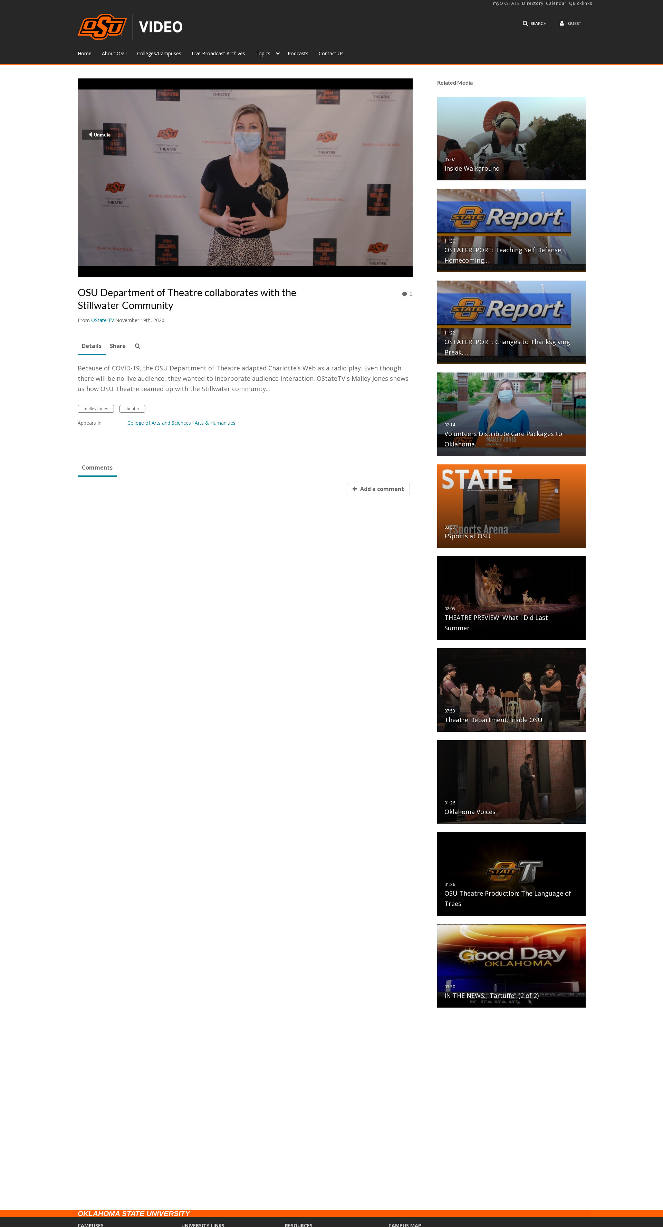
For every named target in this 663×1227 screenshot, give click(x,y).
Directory (533, 3)
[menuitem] (90, 53)
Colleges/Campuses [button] (159, 53)
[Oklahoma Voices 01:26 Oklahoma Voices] (511, 781)
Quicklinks (580, 3)
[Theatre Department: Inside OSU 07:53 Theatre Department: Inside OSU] (511, 689)
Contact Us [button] (331, 53)
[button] (534, 23)
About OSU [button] (114, 53)
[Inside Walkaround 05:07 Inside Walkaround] (511, 138)
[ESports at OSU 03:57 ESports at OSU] (511, 506)
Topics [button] (263, 53)
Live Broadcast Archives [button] (218, 53)
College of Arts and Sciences (159, 422)
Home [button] (85, 53)
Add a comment (381, 489)
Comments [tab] (97, 467)
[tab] (92, 346)
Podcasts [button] (298, 53)
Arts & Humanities (215, 422)
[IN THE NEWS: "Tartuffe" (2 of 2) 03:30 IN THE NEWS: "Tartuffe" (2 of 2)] (511, 965)
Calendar (556, 3)
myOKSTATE (506, 3)
